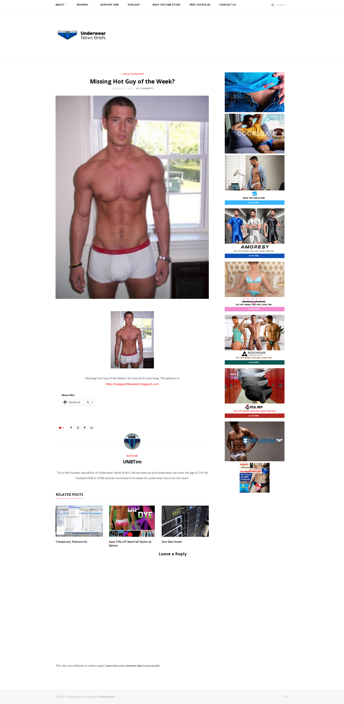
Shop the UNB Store (166, 4)
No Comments (144, 88)
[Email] (91, 428)
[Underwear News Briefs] (85, 35)
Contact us (227, 4)
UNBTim (132, 461)
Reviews (82, 4)
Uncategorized (133, 73)
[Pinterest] (85, 428)
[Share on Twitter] (78, 428)
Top (286, 696)
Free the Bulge (200, 4)
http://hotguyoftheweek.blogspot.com (132, 384)
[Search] (273, 5)
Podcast (134, 4)
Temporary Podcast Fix (71, 542)
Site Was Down (172, 542)
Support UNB (109, 4)
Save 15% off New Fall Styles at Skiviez (130, 543)
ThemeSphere (106, 696)
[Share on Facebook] (71, 428)
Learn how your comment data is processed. (132, 665)
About (60, 4)
